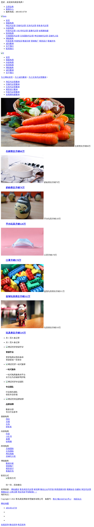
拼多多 (9, 427)
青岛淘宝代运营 (26, 489)
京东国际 (10, 451)
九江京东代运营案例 (37, 77)
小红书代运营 (22, 31)
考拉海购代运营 (41, 36)
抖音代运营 (11, 31)
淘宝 (8, 419)
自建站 (78, 489)
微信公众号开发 (47, 489)
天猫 (8, 422)
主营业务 (10, 7)
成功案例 (10, 43)
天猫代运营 (21, 26)
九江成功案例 (21, 77)
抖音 (8, 434)
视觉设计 (43, 41)
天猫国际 (10, 449)
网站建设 (15, 489)
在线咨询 (5, 525)
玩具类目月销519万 (16, 332)
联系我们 (10, 49)
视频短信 (70, 489)
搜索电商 (10, 23)
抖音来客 (10, 41)
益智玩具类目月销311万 (18, 296)
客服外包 (51, 41)
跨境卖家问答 (60, 489)
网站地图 (5, 503)
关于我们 (10, 46)
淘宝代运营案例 (13, 82)
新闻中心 (10, 9)
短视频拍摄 (43, 31)
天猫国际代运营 (13, 36)
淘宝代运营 (11, 26)
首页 (8, 20)
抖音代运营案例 (13, 92)
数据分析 (26, 41)
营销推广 (35, 41)
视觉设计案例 (12, 89)
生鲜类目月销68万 (15, 151)
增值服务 (10, 38)
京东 (8, 424)
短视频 (9, 441)
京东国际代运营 (27, 36)
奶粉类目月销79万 (15, 187)
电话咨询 (21, 525)
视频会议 (5, 492)
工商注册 (13, 492)
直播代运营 (33, 31)
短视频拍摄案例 (13, 94)
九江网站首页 (7, 77)
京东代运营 (31, 26)
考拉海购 (10, 454)
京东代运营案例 (13, 87)
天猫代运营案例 (13, 84)
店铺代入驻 (53, 36)
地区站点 (78, 499)
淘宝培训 (21, 492)
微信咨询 (13, 525)
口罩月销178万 (13, 260)
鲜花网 (37, 489)
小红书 (9, 436)
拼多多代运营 (42, 26)
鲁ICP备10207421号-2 (62, 499)
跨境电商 (10, 33)
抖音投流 (18, 41)
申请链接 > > (31, 492)
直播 (8, 439)
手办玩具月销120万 (16, 224)
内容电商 (10, 28)
